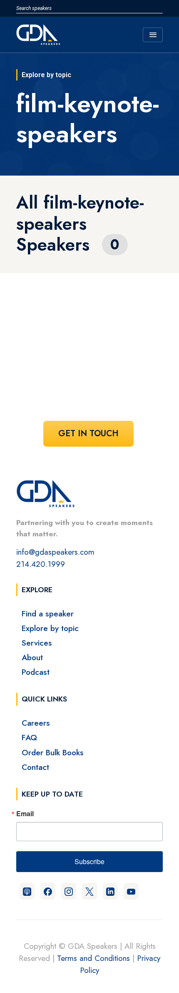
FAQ (29, 737)
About (32, 657)
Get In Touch (88, 433)
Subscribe (89, 861)
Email (25, 813)
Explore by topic (50, 628)
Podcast (36, 672)
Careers (36, 723)
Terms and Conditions (93, 958)
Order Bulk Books (53, 752)
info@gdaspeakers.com (55, 552)
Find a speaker (48, 613)
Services (37, 643)
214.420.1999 (40, 564)
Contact (35, 767)
